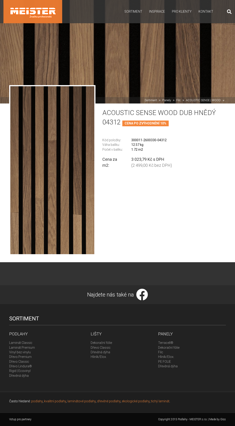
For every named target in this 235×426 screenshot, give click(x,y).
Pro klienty (182, 11)
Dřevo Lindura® (20, 366)
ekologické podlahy (136, 401)
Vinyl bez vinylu (20, 352)
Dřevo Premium (20, 357)
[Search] (228, 11)
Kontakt (206, 11)
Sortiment (133, 11)
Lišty (96, 333)
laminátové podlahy (81, 401)
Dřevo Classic (19, 361)
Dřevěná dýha (19, 375)
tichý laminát (160, 401)
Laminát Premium (22, 347)
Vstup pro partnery (20, 419)
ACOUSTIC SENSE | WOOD (203, 100)
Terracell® (165, 343)
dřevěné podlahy (108, 401)
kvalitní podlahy (55, 401)
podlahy (37, 401)
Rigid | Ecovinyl (20, 371)
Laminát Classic (20, 343)
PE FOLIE (164, 361)
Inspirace (157, 11)
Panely (166, 100)
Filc (178, 100)
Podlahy (18, 333)
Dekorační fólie (101, 343)
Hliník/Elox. (99, 357)
